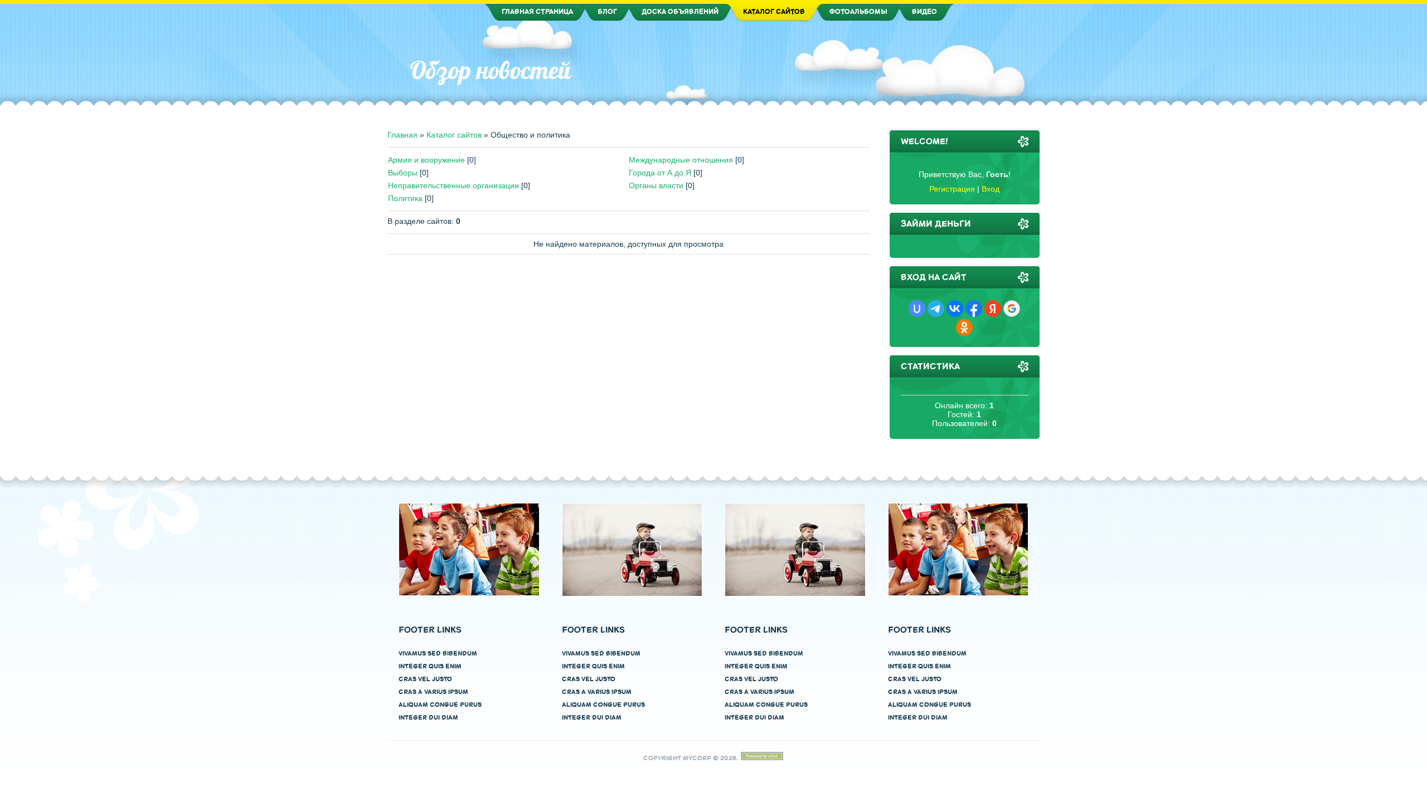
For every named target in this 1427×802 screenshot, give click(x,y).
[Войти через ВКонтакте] (955, 308)
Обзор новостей (490, 70)
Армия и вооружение (426, 159)
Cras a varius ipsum (433, 692)
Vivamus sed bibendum (438, 653)
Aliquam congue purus (440, 705)
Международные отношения (681, 159)
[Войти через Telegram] (936, 308)
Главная (402, 134)
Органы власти (656, 185)
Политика (405, 198)
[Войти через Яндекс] (992, 308)
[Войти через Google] (1011, 308)
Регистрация (952, 188)
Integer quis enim (430, 666)
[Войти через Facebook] (973, 308)
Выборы (403, 172)
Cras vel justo (425, 679)
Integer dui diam (428, 717)
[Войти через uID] (917, 308)
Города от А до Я (660, 172)
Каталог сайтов (454, 134)
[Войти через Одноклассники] (964, 327)
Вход (990, 188)
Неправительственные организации (453, 185)
